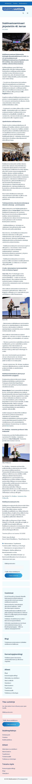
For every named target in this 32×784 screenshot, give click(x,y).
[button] (23, 13)
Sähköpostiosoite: (10, 563)
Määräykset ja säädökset (12, 678)
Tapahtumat (17, 543)
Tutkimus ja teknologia (18, 546)
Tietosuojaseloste (23, 779)
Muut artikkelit (9, 680)
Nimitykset (8, 683)
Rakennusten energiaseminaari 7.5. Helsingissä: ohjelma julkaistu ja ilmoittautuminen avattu (13, 550)
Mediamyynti (8, 3)
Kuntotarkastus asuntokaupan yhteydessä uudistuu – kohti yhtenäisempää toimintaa (14, 606)
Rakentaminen (8, 543)
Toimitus (15, 3)
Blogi (6, 673)
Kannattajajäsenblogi (11, 675)
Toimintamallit (6, 546)
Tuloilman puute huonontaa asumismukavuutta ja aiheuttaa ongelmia (14, 659)
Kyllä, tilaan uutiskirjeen (13, 571)
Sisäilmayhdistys (23, 3)
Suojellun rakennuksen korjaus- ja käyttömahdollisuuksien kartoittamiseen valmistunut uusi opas (14, 557)
